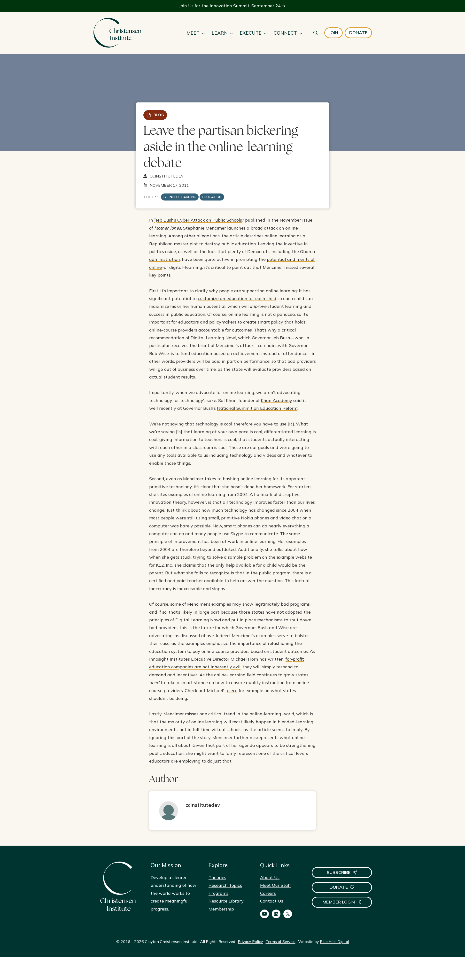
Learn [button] (220, 33)
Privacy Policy (250, 941)
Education (212, 197)
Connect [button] (285, 33)
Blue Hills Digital (334, 941)
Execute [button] (251, 33)
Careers (268, 893)
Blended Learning (179, 197)
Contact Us (271, 901)
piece (232, 690)
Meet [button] (193, 33)
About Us (269, 877)
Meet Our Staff (275, 885)
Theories (217, 877)
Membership (221, 909)
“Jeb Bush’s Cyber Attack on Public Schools (198, 220)
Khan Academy (276, 400)
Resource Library (226, 901)
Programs (218, 893)
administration (164, 259)
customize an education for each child (237, 298)
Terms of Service (280, 941)
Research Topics (225, 885)
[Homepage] (117, 32)
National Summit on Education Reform (257, 408)
